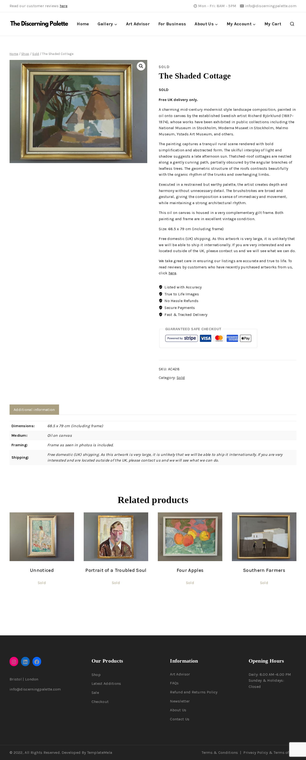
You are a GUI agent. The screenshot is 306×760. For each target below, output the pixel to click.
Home (83, 24)
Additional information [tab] (34, 409)
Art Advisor (138, 24)
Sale (95, 692)
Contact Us (179, 719)
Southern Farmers (264, 570)
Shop (96, 674)
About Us (178, 710)
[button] (141, 66)
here (63, 6)
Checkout (100, 701)
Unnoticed (42, 570)
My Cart (272, 24)
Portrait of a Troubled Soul (115, 570)
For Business (172, 24)
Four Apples (190, 570)
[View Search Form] (292, 24)
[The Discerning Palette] (39, 24)
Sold (164, 66)
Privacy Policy (255, 752)
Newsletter (180, 701)
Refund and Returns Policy (194, 692)
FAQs (174, 683)
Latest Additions (106, 683)
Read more (41, 599)
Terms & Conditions (220, 752)
